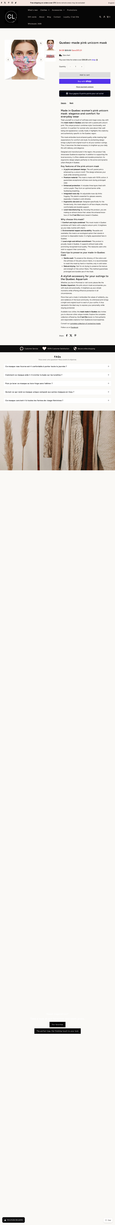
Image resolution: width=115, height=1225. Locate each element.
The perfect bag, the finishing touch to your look (58, 1031)
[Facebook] (1, 3)
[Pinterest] (8, 3)
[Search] (100, 16)
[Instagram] (12, 3)
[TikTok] (15, 3)
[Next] (40, 59)
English (111, 3)
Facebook (74, 327)
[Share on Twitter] (71, 335)
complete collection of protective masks (85, 324)
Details (63, 103)
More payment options (84, 87)
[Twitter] (4, 3)
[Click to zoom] (40, 43)
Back (71, 103)
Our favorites (57, 1025)
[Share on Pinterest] (75, 335)
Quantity (62, 67)
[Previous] (8, 59)
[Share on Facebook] (66, 335)
